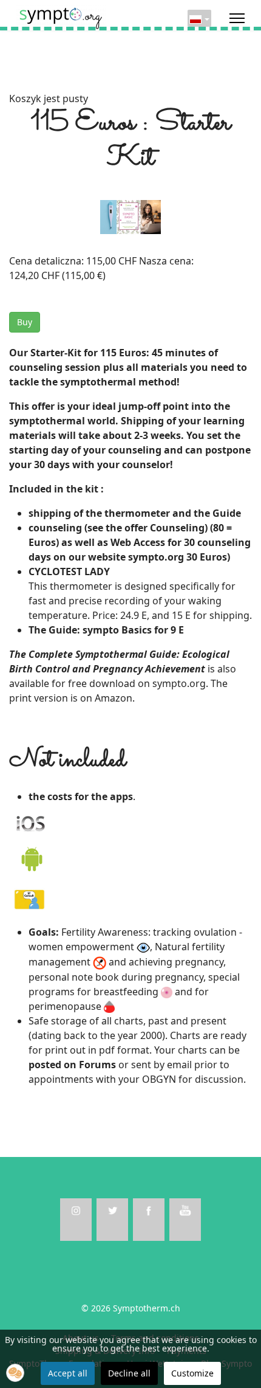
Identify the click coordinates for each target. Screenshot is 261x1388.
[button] (15, 1373)
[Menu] (237, 18)
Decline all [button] (129, 1373)
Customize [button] (192, 1373)
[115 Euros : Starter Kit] (130, 216)
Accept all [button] (67, 1373)
